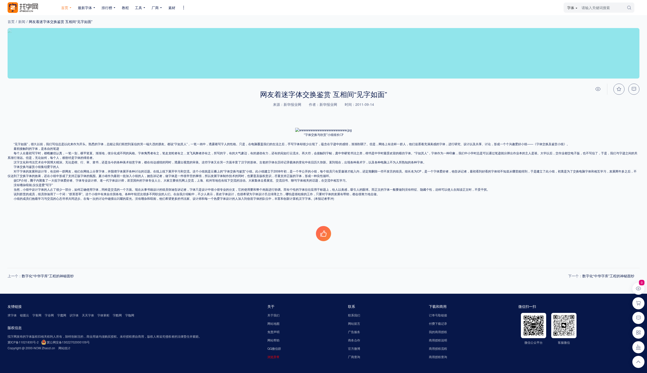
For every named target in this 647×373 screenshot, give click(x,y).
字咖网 (129, 315)
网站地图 (273, 323)
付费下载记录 (438, 323)
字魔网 (61, 315)
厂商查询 (354, 357)
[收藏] (619, 89)
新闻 (21, 21)
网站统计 (64, 348)
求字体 (12, 315)
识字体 (74, 315)
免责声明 (273, 332)
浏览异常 (273, 357)
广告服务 (354, 332)
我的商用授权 (438, 332)
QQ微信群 (274, 348)
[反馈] (633, 89)
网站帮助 (273, 340)
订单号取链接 (438, 315)
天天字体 (88, 315)
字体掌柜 (103, 315)
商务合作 (354, 340)
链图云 (24, 315)
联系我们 (354, 315)
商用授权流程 (438, 348)
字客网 (36, 315)
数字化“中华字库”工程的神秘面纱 (48, 275)
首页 (11, 21)
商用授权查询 (438, 357)
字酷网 (117, 315)
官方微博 (354, 348)
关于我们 (273, 315)
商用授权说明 (438, 340)
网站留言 (354, 323)
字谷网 (49, 315)
